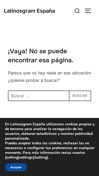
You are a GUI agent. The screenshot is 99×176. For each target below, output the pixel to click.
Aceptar (16, 167)
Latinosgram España (29, 11)
